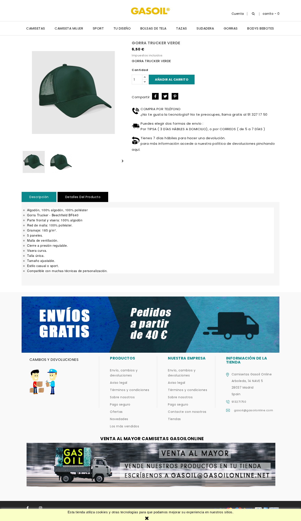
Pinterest (175, 96)
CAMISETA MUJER (69, 28)
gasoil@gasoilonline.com (253, 410)
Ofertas (116, 412)
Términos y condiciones (129, 390)
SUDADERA (205, 28)
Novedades (119, 419)
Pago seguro (120, 404)
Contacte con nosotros (187, 412)
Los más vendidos (124, 426)
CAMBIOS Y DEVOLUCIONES (54, 359)
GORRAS (231, 28)
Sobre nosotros (122, 397)
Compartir (155, 96)
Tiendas (174, 419)
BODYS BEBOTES (260, 28)
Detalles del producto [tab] (83, 197)
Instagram (41, 508)
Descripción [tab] (39, 197)
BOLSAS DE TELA (153, 28)
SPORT (98, 28)
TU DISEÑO (122, 28)
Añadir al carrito (171, 79)
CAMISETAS (35, 28)
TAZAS (181, 28)
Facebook (28, 508)
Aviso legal (118, 382)
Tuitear (165, 96)
